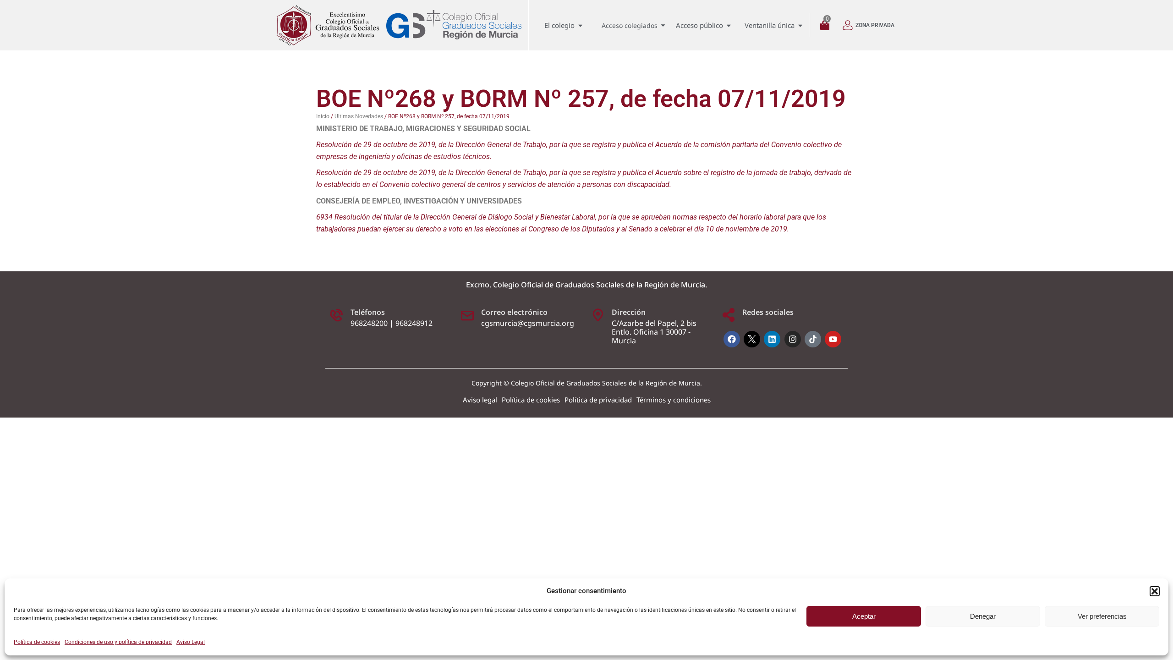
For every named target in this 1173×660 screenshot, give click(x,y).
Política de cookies (37, 642)
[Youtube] (833, 339)
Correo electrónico (514, 312)
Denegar (983, 616)
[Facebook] (732, 339)
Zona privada (874, 25)
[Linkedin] (772, 339)
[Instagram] (792, 339)
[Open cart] (827, 25)
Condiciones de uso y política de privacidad (118, 642)
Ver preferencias (1102, 616)
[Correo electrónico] (467, 315)
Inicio (322, 116)
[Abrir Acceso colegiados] (663, 25)
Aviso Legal (190, 642)
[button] (1154, 591)
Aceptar (864, 616)
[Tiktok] (813, 339)
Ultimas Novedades (358, 116)
